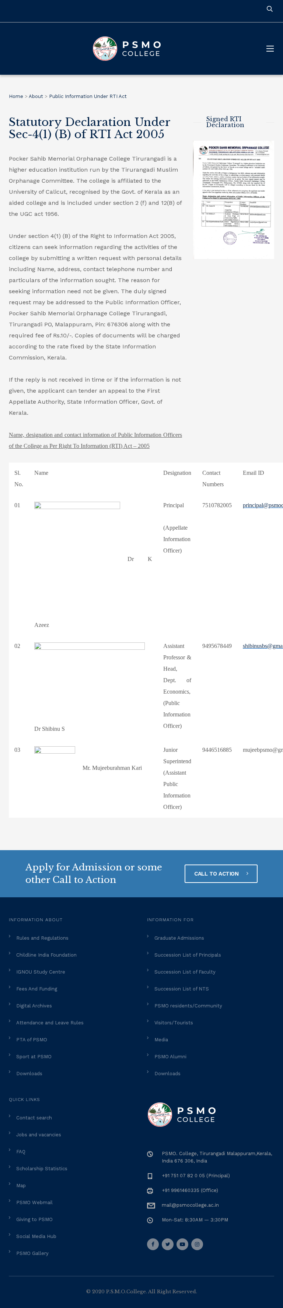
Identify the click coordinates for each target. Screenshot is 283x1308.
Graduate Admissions (179, 938)
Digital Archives (34, 1006)
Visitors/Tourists (173, 1022)
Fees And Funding (36, 989)
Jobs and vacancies (38, 1134)
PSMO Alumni (170, 1056)
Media (161, 1039)
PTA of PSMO (31, 1039)
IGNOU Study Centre (40, 972)
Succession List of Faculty (185, 972)
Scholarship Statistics (41, 1168)
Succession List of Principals (187, 955)
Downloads (29, 1073)
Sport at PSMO (34, 1056)
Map (21, 1185)
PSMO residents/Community (188, 1006)
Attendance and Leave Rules (50, 1022)
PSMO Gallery (32, 1253)
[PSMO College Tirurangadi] (130, 48)
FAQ (20, 1151)
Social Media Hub (36, 1236)
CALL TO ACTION (217, 873)
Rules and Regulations (42, 938)
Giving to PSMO (34, 1219)
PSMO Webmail (34, 1202)
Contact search (34, 1118)
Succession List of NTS (181, 989)
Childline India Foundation (46, 955)
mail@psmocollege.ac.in (190, 1205)
